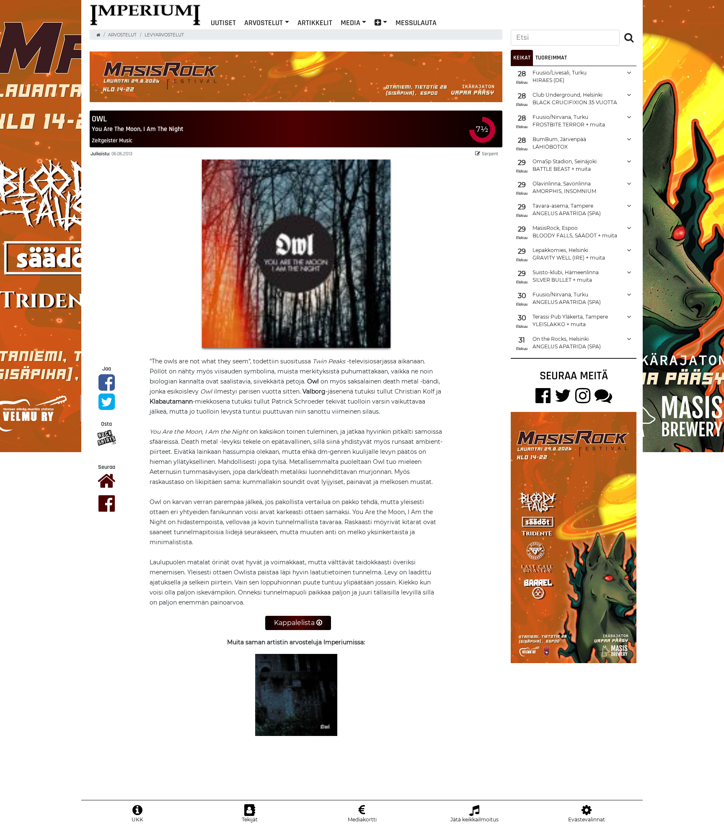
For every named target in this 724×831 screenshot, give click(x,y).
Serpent (490, 153)
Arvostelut (263, 22)
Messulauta (416, 22)
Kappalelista (295, 623)
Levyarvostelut (164, 35)
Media (350, 22)
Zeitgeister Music (112, 140)
